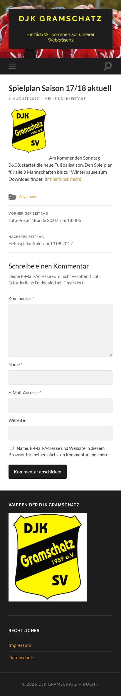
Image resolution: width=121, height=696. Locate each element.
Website (17, 420)
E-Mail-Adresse (25, 392)
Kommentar (21, 298)
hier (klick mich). (66, 179)
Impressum (20, 645)
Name (16, 364)
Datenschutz (21, 657)
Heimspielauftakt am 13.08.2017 (41, 240)
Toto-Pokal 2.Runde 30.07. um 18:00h (45, 217)
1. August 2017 (24, 98)
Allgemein (27, 196)
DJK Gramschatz (60, 18)
